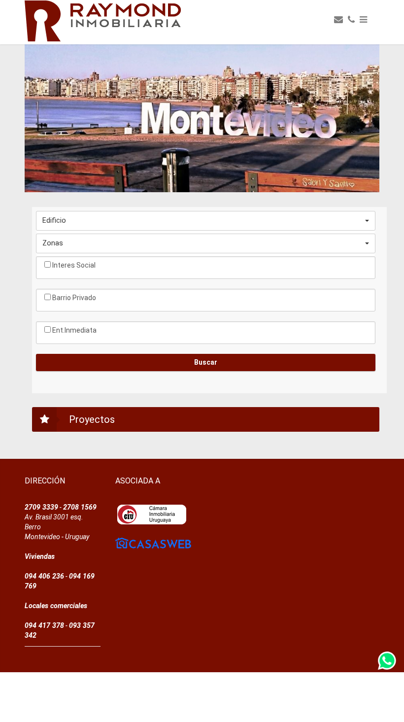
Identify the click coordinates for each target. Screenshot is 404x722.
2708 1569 (80, 507)
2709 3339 (41, 507)
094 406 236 (44, 576)
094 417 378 (44, 625)
